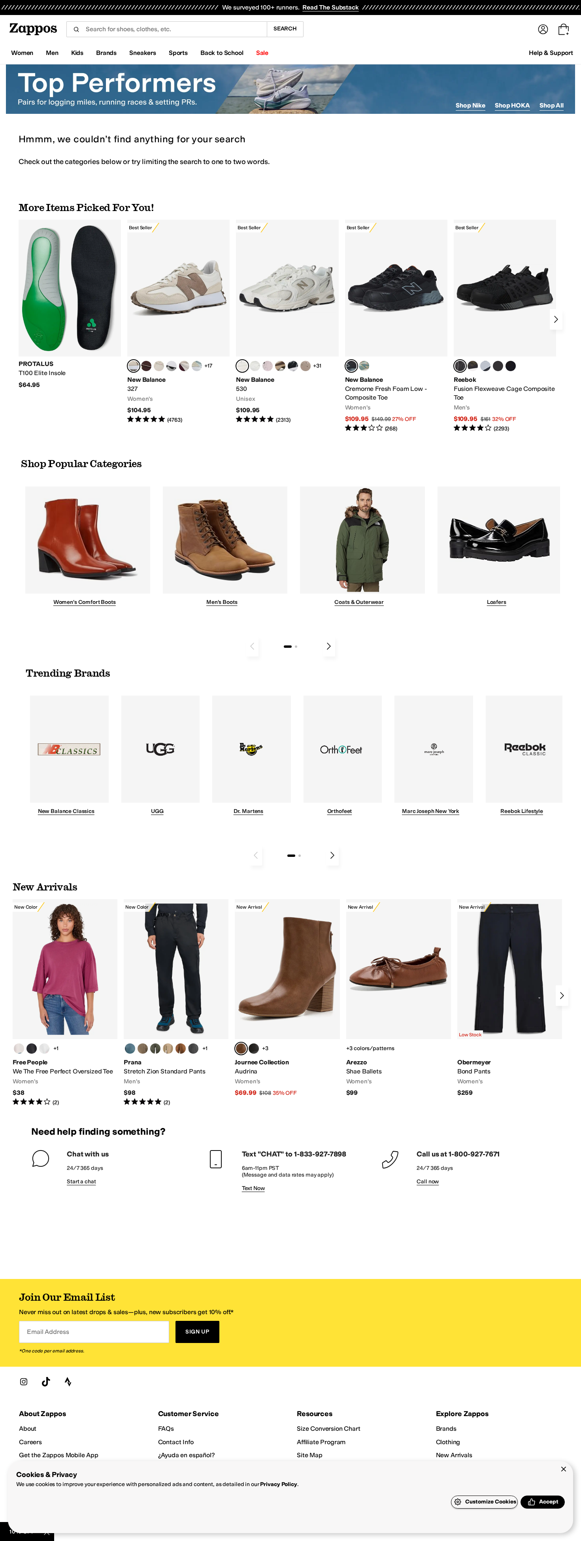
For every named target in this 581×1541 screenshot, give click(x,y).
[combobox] (166, 29)
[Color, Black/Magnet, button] (293, 366)
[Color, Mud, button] (142, 1048)
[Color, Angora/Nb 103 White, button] (197, 366)
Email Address (48, 1331)
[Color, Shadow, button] (193, 1048)
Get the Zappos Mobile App (58, 1455)
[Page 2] (296, 646)
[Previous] (252, 646)
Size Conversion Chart (328, 1428)
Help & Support (551, 53)
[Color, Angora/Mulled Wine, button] (184, 366)
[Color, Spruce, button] (155, 1048)
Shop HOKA (512, 105)
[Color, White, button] (44, 1048)
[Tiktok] (46, 1381)
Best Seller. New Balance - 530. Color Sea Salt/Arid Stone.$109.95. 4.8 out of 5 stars (287, 322)
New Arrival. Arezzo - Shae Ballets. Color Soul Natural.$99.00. (398, 998)
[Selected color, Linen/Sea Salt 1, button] (133, 366)
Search (285, 28)
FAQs (166, 1428)
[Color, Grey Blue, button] (130, 1048)
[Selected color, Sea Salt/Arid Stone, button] (242, 366)
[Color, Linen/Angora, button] (159, 366)
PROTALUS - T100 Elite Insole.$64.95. (70, 304)
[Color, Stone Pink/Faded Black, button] (267, 366)
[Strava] (68, 1381)
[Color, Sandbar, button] (168, 1048)
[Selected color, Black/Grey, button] (351, 366)
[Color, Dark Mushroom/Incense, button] (280, 366)
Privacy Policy (278, 1484)
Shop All (552, 105)
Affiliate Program (321, 1442)
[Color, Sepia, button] (180, 1048)
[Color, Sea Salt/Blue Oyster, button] (255, 366)
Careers (30, 1442)
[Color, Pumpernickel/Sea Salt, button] (146, 366)
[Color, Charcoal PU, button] (253, 1048)
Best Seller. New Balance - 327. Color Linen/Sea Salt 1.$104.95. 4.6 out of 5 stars (178, 322)
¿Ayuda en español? (186, 1455)
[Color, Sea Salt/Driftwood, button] (305, 366)
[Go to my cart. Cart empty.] (564, 29)
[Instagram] (23, 1381)
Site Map (310, 1455)
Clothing (448, 1442)
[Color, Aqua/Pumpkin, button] (364, 366)
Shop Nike (470, 105)
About (27, 1428)
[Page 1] (288, 646)
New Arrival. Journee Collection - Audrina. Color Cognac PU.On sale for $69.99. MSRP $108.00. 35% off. (287, 998)
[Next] (556, 319)
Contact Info (176, 1442)
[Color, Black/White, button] (510, 366)
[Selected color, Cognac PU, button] (241, 1048)
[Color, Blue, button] (498, 366)
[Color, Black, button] (31, 1048)
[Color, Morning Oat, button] (19, 1048)
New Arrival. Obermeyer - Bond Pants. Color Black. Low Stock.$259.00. (509, 998)
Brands (446, 1428)
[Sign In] (543, 29)
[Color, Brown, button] (472, 366)
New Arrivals (454, 1455)
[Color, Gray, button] (485, 366)
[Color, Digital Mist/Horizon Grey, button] (171, 366)
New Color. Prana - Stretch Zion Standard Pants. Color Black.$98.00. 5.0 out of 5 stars (176, 1003)
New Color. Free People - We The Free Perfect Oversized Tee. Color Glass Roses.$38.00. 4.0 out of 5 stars (65, 1003)
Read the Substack (330, 7)
